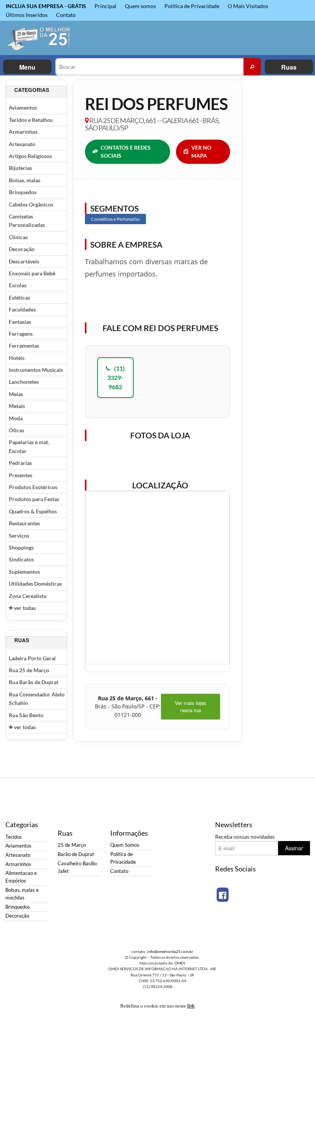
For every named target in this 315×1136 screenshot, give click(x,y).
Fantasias (20, 321)
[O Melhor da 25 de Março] (39, 38)
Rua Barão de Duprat (33, 682)
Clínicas (18, 237)
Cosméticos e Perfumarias (115, 219)
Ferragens (21, 333)
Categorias (31, 89)
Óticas (16, 430)
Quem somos (140, 6)
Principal (105, 6)
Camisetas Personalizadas (27, 220)
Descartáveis (24, 261)
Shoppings (21, 547)
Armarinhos (23, 131)
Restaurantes (24, 523)
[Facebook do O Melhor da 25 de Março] (223, 895)
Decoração (22, 249)
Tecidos (13, 837)
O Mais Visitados (248, 6)
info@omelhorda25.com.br (170, 951)
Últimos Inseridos (27, 15)
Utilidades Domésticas (35, 583)
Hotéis (17, 358)
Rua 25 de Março (29, 670)
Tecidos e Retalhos (31, 120)
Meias (16, 394)
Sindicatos (21, 559)
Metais (17, 406)
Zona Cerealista (27, 596)
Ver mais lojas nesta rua (190, 706)
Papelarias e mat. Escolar (29, 446)
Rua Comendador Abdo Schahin (37, 698)
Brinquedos (22, 192)
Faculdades (22, 309)
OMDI (179, 963)
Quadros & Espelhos (33, 511)
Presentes (20, 475)
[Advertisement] (278, 195)
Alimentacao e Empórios (21, 877)
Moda (16, 418)
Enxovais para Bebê (32, 273)
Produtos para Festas (34, 499)
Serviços (19, 535)
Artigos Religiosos (30, 156)
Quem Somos (124, 845)
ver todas (24, 608)
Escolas (18, 285)
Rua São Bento (26, 715)
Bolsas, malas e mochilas (22, 894)
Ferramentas (24, 345)
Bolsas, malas (24, 180)
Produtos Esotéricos (33, 487)
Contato (66, 15)
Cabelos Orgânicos (31, 204)
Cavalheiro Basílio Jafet (77, 867)
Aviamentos (23, 107)
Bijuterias (20, 168)
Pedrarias (20, 463)
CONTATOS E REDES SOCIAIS (126, 151)
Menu (27, 67)
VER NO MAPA (201, 151)
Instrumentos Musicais (36, 369)
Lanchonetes (24, 381)
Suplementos (24, 571)
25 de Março (72, 845)
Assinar (294, 848)
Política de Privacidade (191, 6)
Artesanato (22, 144)
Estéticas (19, 297)
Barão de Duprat (76, 854)
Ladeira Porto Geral (32, 658)
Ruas (289, 67)
